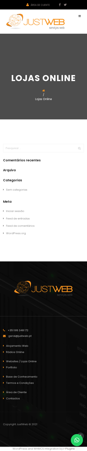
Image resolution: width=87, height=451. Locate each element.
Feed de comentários (20, 226)
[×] (77, 440)
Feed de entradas (18, 218)
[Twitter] (64, 5)
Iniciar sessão (15, 211)
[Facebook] (58, 5)
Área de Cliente (40, 5)
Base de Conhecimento (21, 377)
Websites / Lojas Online (21, 361)
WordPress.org (16, 233)
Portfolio (11, 367)
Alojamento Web (17, 346)
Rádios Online (15, 352)
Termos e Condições (20, 383)
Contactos (13, 398)
